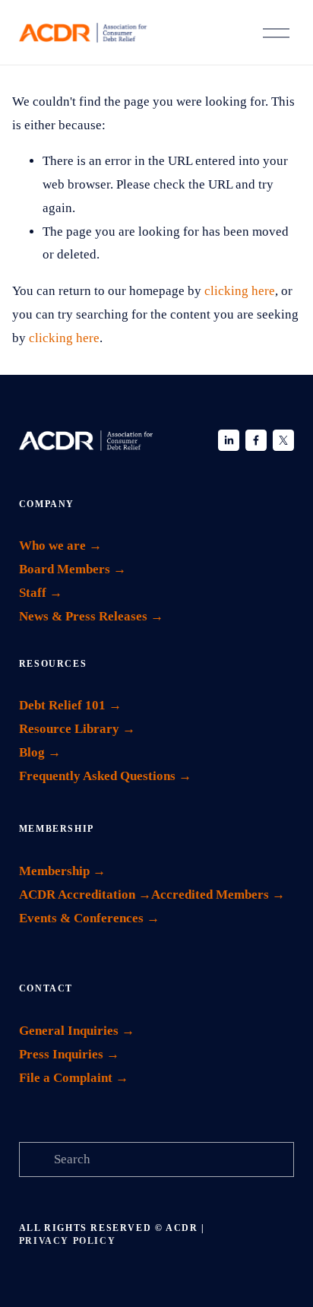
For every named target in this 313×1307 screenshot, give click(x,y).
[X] (283, 440)
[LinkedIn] (228, 440)
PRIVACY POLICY (67, 1241)
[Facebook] (256, 440)
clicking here (239, 291)
